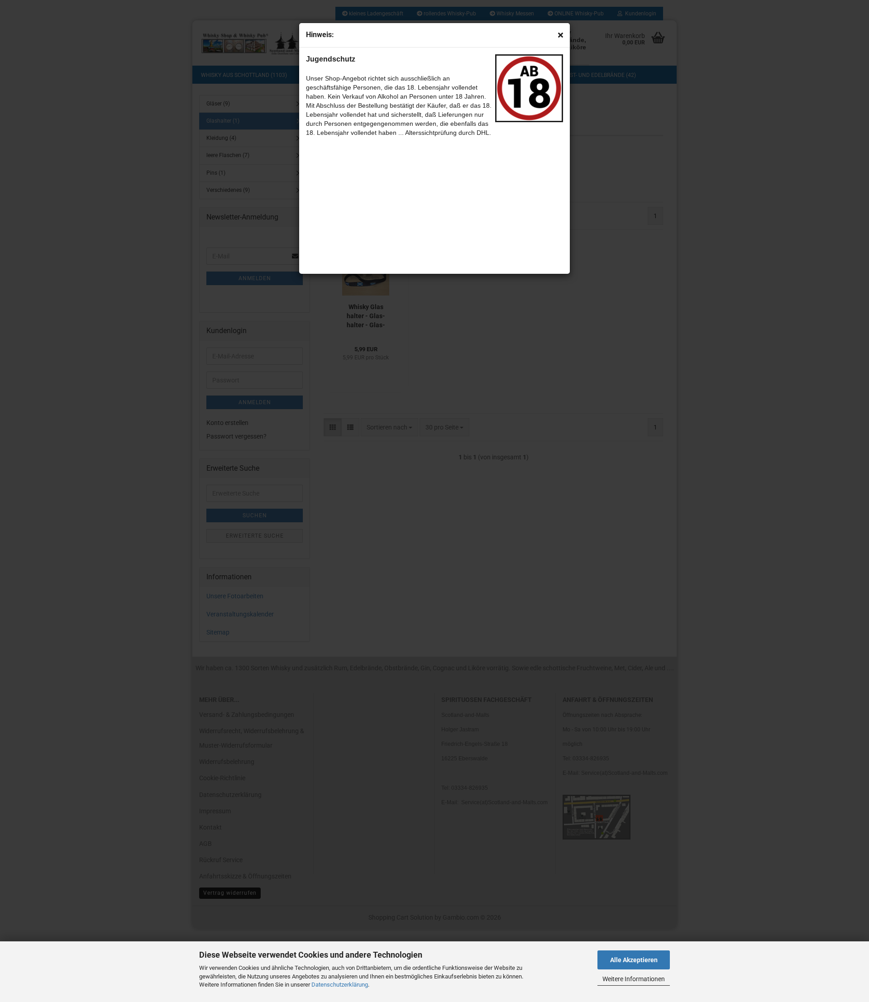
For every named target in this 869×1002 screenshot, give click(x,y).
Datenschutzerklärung (339, 984)
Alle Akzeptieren (634, 960)
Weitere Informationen (633, 979)
